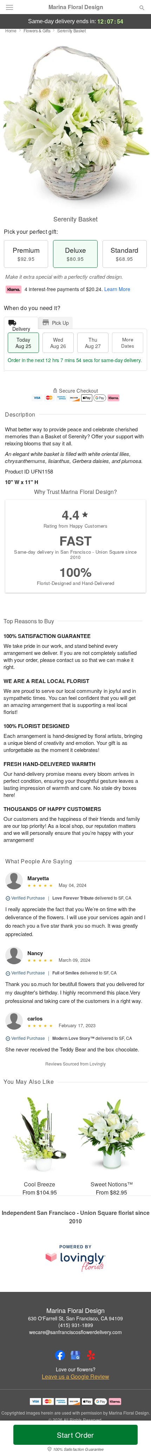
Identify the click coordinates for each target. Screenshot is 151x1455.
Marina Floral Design (75, 7)
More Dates (127, 342)
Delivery (21, 327)
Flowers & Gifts (37, 30)
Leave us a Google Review (75, 1376)
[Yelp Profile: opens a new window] (91, 1355)
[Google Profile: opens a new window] (75, 1355)
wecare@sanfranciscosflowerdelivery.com (75, 1331)
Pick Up (60, 322)
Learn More (117, 288)
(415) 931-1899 (75, 1324)
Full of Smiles (65, 973)
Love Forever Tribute (73, 898)
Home (11, 30)
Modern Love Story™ (73, 1038)
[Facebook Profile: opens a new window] (60, 1355)
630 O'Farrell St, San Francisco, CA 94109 (75, 1318)
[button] (136, 1439)
